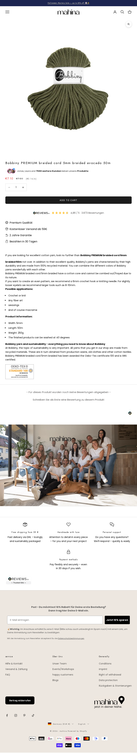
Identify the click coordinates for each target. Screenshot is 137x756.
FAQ (7, 674)
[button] (68, 399)
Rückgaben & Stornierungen (115, 685)
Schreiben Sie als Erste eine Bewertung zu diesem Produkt (68, 399)
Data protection (108, 680)
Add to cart (68, 200)
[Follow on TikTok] (33, 715)
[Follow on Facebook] (7, 715)
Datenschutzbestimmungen (71, 638)
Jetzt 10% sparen (117, 620)
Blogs (55, 680)
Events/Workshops (63, 669)
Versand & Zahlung (16, 669)
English (82, 724)
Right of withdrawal (110, 674)
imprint (103, 669)
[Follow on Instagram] (15, 715)
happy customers (62, 674)
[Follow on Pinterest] (24, 715)
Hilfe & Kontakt (14, 663)
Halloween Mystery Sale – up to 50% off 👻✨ (68, 3)
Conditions (105, 663)
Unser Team (59, 663)
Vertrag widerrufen (20, 700)
